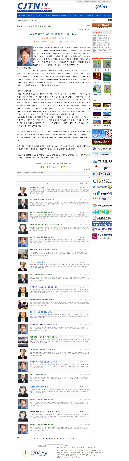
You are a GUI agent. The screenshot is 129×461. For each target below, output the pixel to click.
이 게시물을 (85, 169)
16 (46, 439)
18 (52, 439)
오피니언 (73, 15)
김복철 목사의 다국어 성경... (102, 47)
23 (66, 439)
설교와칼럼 (47, 15)
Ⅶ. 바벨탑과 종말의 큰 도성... (103, 40)
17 (49, 439)
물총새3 (97, 70)
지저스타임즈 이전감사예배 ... (103, 51)
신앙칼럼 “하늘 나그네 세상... (103, 45)
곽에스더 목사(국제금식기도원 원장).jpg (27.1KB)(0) (32, 172)
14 (40, 439)
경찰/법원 (90, 15)
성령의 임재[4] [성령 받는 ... (102, 37)
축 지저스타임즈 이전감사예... (103, 35)
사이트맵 (72, 447)
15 (43, 439)
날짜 (86, 183)
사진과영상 (64, 15)
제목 (94, 20)
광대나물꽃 (106, 94)
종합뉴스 (30, 15)
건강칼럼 (107, 15)
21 (60, 439)
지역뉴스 (81, 15)
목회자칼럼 (33, 20)
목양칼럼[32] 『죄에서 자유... (103, 44)
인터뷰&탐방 (56, 15)
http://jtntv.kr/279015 (22, 29)
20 (58, 439)
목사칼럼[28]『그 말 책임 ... (102, 39)
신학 (38, 15)
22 (63, 439)
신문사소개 (66, 447)
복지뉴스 (98, 15)
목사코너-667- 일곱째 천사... (103, 42)
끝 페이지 (71, 439)
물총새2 (107, 70)
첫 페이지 (35, 439)
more (110, 56)
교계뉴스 (22, 15)
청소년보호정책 (92, 447)
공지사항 (59, 447)
